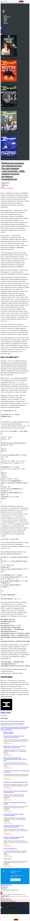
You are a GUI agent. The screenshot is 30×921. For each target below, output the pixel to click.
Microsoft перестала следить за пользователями (15, 727)
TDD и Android (7, 858)
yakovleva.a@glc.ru (19, 903)
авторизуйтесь (4, 887)
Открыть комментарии (6, 884)
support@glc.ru (20, 902)
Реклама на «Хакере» (24, 912)
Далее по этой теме (8, 732)
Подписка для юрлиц (24, 911)
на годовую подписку (18, 2)
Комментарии (5, 185)
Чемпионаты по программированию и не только (16, 782)
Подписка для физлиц (24, 909)
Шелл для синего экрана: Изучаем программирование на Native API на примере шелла (15, 759)
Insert (16, 919)
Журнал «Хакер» (5, 182)
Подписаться (15, 879)
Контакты (27, 913)
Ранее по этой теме (8, 733)
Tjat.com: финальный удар (10, 848)
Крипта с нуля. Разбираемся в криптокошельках (13, 721)
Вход (28, 2)
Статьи (5, 715)
